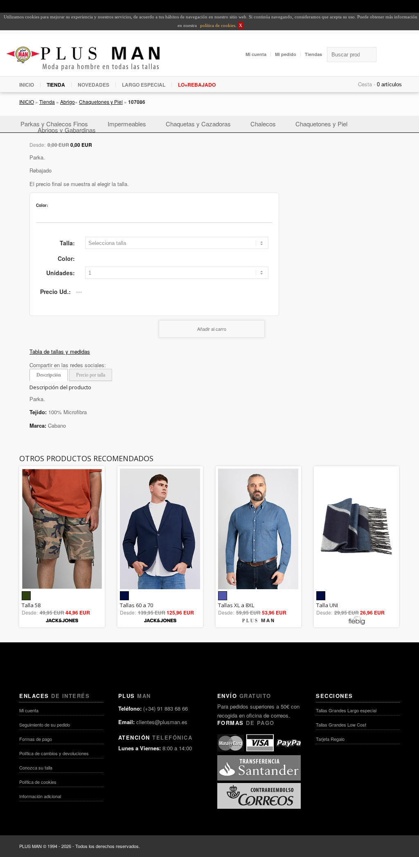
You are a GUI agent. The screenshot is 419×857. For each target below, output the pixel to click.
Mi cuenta (256, 54)
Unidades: (60, 273)
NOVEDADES (93, 84)
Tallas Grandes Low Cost (341, 724)
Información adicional (40, 796)
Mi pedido (285, 54)
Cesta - (366, 84)
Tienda (47, 101)
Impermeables (127, 124)
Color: (66, 258)
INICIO (26, 84)
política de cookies (217, 25)
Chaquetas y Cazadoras (198, 124)
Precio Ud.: (55, 291)
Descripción (48, 375)
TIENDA (56, 84)
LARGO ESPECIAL (143, 84)
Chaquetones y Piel (101, 101)
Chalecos (263, 124)
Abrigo (67, 101)
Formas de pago (35, 739)
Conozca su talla (35, 767)
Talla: (67, 243)
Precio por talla (90, 375)
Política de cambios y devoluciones (54, 753)
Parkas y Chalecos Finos (54, 124)
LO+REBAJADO (197, 84)
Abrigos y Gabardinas (67, 130)
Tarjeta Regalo (330, 739)
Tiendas (313, 54)
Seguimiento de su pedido (44, 724)
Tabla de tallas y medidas (59, 351)
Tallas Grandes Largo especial (346, 710)
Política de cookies (37, 781)
